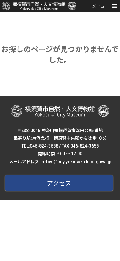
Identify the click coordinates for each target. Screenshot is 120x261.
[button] (100, 6)
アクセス (59, 183)
